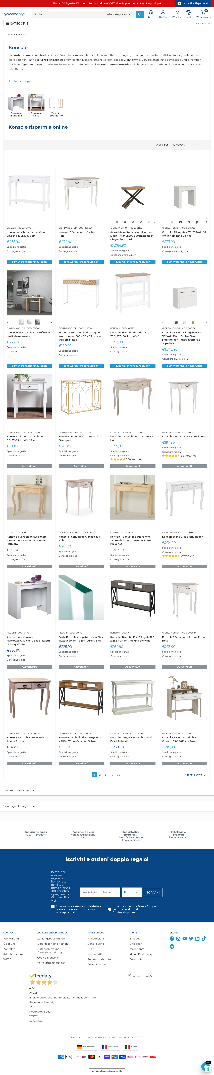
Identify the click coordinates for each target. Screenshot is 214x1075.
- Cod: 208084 (188, 632)
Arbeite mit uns (13, 954)
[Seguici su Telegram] (172, 947)
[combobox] (125, 892)
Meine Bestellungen (142, 954)
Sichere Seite (95, 943)
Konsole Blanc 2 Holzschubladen (182, 536)
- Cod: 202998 (84, 432)
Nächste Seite (193, 774)
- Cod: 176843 (75, 632)
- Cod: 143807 (21, 532)
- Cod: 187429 (127, 328)
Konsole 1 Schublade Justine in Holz (184, 436)
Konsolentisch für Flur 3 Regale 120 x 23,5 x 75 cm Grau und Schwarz (132, 639)
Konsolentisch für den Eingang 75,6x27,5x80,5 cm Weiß (129, 334)
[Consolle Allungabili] (16, 102)
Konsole (22, 34)
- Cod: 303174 (187, 328)
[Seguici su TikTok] (203, 939)
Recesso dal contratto (101, 959)
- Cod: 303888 (188, 733)
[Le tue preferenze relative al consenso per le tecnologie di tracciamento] (208, 1069)
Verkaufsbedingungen (51, 962)
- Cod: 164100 (32, 733)
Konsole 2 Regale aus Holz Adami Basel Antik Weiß (131, 739)
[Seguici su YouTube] (184, 939)
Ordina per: (162, 144)
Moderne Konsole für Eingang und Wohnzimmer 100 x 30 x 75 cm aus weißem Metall (80, 336)
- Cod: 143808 (125, 532)
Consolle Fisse (36, 114)
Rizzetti (11, 632)
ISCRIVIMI (153, 892)
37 (118, 774)
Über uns (9, 943)
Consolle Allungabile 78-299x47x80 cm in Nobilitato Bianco (184, 234)
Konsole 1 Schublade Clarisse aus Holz (79, 538)
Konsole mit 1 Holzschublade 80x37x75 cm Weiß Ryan (25, 438)
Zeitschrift (135, 959)
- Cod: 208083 (188, 432)
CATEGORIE (19, 23)
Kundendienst (96, 938)
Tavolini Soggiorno (56, 114)
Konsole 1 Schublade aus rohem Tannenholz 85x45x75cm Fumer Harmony (26, 540)
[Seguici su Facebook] (172, 939)
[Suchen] (140, 14)
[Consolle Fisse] (36, 102)
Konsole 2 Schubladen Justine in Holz (79, 234)
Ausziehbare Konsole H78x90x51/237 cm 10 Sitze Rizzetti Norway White (28, 641)
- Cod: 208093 (136, 432)
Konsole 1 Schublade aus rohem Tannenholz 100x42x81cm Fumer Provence (130, 540)
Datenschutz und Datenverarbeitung (49, 950)
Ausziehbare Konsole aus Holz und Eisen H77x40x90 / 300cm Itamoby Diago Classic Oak (131, 236)
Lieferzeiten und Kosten (52, 943)
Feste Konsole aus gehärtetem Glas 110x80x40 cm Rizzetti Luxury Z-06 (81, 639)
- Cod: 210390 (84, 328)
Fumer (10, 532)
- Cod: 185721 (23, 632)
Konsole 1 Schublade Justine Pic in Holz (183, 639)
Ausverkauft (29, 466)
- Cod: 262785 (187, 228)
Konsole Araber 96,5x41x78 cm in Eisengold (79, 438)
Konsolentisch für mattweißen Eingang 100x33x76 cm (26, 234)
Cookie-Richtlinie (48, 957)
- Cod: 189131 (126, 632)
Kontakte (9, 949)
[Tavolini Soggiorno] (56, 103)
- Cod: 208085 (84, 532)
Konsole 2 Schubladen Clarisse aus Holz (132, 438)
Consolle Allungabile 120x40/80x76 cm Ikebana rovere (28, 334)
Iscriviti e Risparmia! (195, 3)
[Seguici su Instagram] (178, 939)
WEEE (7, 959)
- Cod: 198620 (32, 432)
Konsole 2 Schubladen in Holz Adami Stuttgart (25, 739)
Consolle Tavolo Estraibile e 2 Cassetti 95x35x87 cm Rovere (180, 739)
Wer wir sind (11, 938)
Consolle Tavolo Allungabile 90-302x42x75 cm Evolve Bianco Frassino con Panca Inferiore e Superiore (182, 338)
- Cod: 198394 (84, 733)
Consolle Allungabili (16, 114)
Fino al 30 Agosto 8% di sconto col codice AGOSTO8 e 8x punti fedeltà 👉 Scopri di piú (107, 3)
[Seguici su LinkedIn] (197, 939)
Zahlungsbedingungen (51, 938)
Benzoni (11, 228)
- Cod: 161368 (135, 228)
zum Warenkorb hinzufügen (29, 261)
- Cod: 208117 (187, 532)
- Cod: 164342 (135, 733)
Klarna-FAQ (94, 954)
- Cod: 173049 (23, 228)
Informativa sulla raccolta (107, 1071)
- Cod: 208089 (85, 228)
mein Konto (136, 949)
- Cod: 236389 (32, 328)
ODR (90, 949)
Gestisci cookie (96, 964)
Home (9, 34)
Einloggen (135, 938)
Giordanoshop (68, 228)
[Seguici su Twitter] (191, 939)
